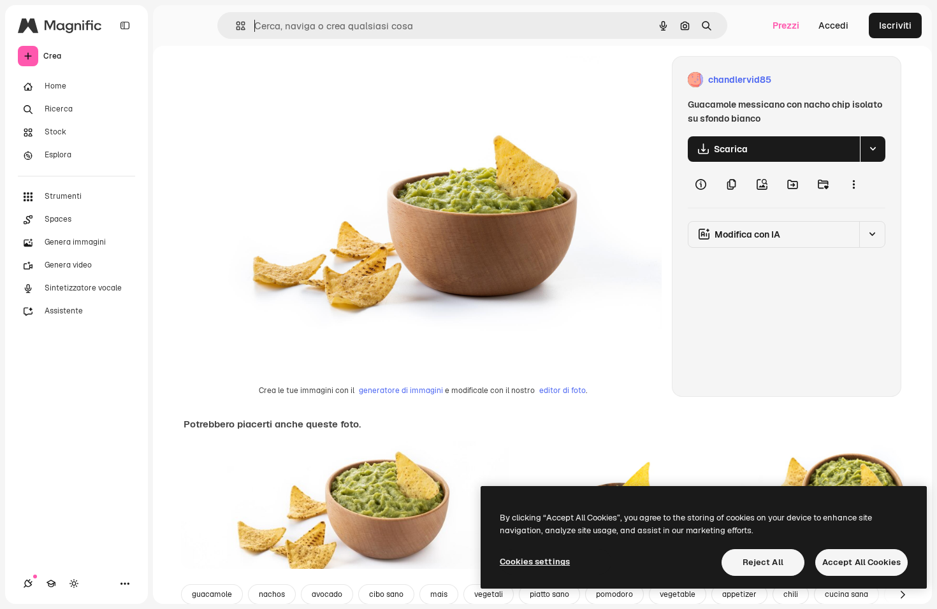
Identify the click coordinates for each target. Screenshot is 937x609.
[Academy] (51, 583)
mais (438, 594)
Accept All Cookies (861, 562)
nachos (272, 594)
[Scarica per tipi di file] (872, 149)
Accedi (833, 25)
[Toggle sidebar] (125, 25)
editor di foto (562, 390)
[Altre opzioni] (853, 184)
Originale (267, 80)
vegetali (488, 594)
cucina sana (846, 594)
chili (790, 594)
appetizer (739, 594)
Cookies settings (535, 561)
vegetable (677, 594)
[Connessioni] (28, 583)
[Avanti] (902, 594)
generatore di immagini (401, 390)
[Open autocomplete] (235, 26)
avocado (327, 594)
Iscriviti (895, 25)
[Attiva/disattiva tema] (74, 583)
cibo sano (386, 594)
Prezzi (786, 25)
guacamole (212, 594)
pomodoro (614, 594)
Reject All (763, 562)
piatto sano (549, 594)
